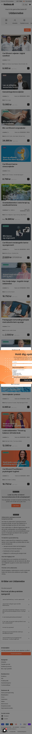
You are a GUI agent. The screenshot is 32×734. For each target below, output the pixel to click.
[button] (16, 384)
